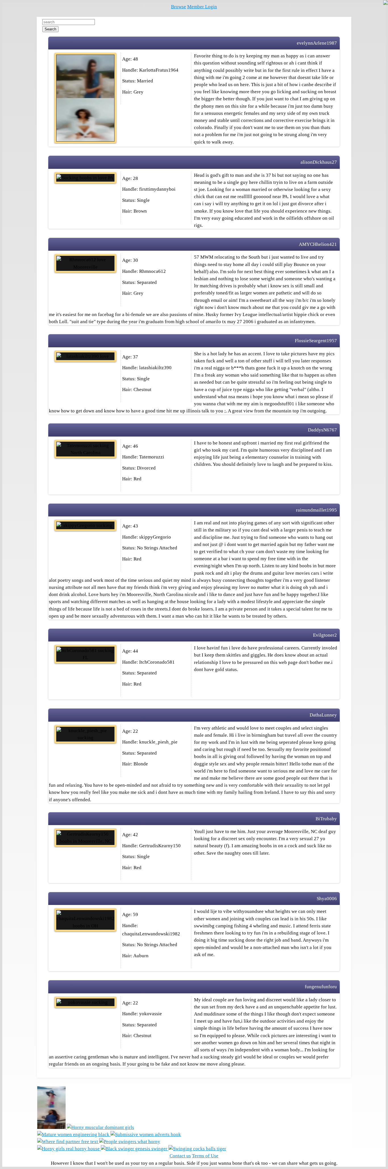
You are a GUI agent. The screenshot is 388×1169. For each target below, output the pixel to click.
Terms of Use (205, 1155)
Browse (178, 6)
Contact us (180, 1155)
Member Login (202, 6)
